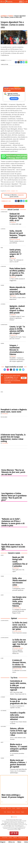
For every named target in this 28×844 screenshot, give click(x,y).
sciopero (13, 191)
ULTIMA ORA (3, 808)
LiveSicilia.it (4, 16)
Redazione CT (14, 335)
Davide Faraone (17, 631)
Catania (13, 808)
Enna (5, 812)
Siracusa (18, 812)
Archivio (11, 16)
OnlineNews (5, 413)
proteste (8, 191)
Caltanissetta (24, 808)
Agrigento (18, 808)
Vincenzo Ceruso (18, 668)
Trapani (22, 812)
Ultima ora (8, 842)
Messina (9, 812)
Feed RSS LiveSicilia (22, 837)
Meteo (16, 842)
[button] (2, 801)
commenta (21, 195)
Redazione (13, 222)
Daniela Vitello (17, 607)
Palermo (9, 808)
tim (17, 191)
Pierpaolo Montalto (18, 648)
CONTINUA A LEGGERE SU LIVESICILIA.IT (14, 206)
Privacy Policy (4, 837)
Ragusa (13, 812)
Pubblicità (15, 837)
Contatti (10, 837)
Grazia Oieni (8, 60)
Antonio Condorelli (15, 239)
